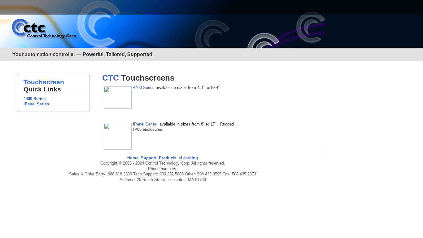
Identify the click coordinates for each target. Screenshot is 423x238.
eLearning (188, 158)
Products (167, 158)
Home (132, 158)
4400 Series (35, 98)
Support (148, 158)
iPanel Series (36, 104)
